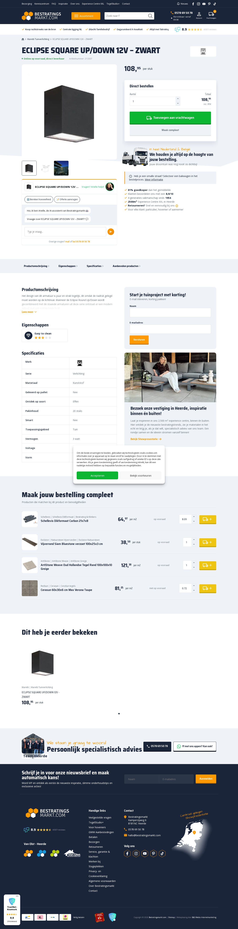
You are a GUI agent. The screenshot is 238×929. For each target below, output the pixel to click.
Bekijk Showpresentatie (144, 439)
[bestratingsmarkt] (54, 813)
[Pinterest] (208, 3)
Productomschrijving (35, 266)
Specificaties (94, 266)
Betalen (93, 837)
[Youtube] (202, 3)
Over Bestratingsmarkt (101, 886)
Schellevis (45, 516)
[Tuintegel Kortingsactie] (56, 676)
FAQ (54, 3)
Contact (126, 3)
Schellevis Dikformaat (63, 516)
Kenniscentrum (41, 3)
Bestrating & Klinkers (86, 516)
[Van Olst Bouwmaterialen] (72, 853)
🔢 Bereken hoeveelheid (39, 199)
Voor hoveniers (97, 827)
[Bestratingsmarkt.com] (28, 853)
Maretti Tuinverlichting (38, 39)
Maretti (25, 687)
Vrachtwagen (211, 15)
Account (199, 18)
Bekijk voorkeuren (140, 475)
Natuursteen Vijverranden (63, 539)
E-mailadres (136, 322)
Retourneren (96, 846)
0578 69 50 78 (184, 13)
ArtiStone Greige (79, 561)
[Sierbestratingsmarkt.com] (54, 853)
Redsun (44, 585)
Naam (133, 306)
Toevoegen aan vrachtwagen (173, 117)
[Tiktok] (162, 853)
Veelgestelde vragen (100, 817)
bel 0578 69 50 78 (81, 241)
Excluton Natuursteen (89, 539)
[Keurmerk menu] (17, 896)
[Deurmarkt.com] (41, 853)
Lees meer (27, 312)
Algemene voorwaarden (102, 881)
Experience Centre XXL (93, 3)
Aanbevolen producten (125, 266)
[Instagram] (197, 3)
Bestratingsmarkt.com (157, 917)
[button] (12, 909)
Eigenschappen (67, 266)
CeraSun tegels (68, 585)
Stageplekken (96, 866)
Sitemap (171, 917)
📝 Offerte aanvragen (67, 199)
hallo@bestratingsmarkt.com (144, 835)
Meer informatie (154, 179)
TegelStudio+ (113, 3)
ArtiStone (45, 561)
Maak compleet (170, 130)
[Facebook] (192, 3)
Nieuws (184, 3)
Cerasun (54, 585)
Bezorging (27, 3)
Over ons (74, 3)
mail (67, 241)
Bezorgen (94, 842)
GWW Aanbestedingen (101, 832)
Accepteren (97, 475)
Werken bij (95, 861)
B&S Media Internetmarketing (204, 917)
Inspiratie (63, 3)
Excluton (45, 539)
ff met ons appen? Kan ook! (197, 746)
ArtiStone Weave (60, 561)
